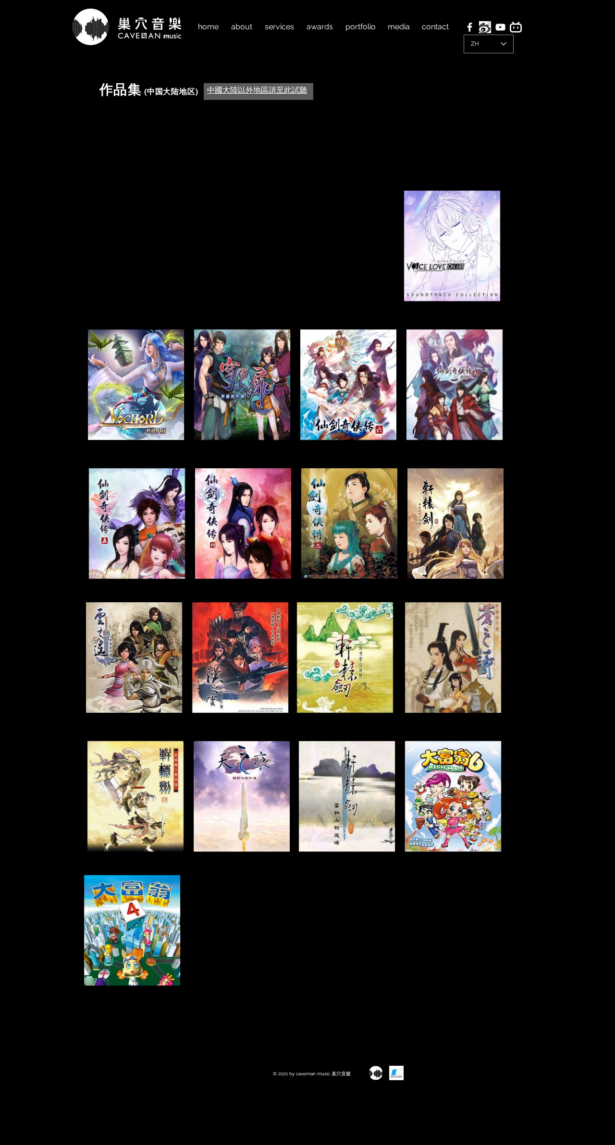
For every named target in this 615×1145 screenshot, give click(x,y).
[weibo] (485, 27)
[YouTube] (500, 27)
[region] (451, 251)
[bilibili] (516, 27)
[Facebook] (470, 27)
